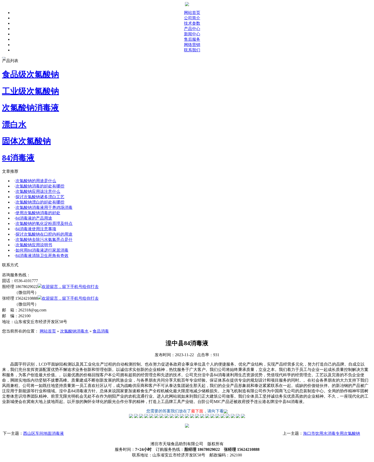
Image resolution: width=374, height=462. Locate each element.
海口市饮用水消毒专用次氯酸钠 (331, 433)
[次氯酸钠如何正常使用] (192, 416)
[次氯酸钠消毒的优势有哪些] (136, 416)
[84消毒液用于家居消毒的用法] (197, 416)
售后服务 (192, 39)
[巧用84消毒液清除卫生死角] (202, 416)
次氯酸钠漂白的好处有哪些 (40, 202)
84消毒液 (18, 157)
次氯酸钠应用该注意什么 (38, 191)
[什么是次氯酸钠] (131, 416)
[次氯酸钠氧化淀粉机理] (172, 416)
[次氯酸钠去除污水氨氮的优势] (187, 416)
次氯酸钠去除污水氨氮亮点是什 (44, 239)
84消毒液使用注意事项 (36, 229)
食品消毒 (101, 331)
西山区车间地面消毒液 (43, 433)
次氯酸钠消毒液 (30, 107)
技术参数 (192, 23)
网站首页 (192, 12)
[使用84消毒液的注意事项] (177, 416)
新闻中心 (192, 34)
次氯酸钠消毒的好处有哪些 (40, 186)
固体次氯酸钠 (26, 141)
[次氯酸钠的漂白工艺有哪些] (146, 416)
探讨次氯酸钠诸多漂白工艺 (40, 197)
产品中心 (192, 28)
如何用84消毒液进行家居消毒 (42, 250)
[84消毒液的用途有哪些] (167, 416)
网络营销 (192, 44)
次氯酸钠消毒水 (74, 331)
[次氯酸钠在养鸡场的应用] (156, 416)
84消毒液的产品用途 (34, 218)
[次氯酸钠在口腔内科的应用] (182, 416)
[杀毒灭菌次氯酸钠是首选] (162, 416)
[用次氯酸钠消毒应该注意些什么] (141, 416)
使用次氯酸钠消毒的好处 (38, 213)
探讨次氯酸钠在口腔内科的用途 (44, 234)
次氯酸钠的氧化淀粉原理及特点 (44, 223)
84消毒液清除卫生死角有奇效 (42, 255)
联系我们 (192, 50)
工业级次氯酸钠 (30, 91)
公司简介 (192, 18)
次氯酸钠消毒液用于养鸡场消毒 (44, 207)
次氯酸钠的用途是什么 (36, 181)
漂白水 (14, 124)
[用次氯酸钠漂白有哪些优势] (151, 416)
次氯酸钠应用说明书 (34, 245)
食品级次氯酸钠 (30, 74)
